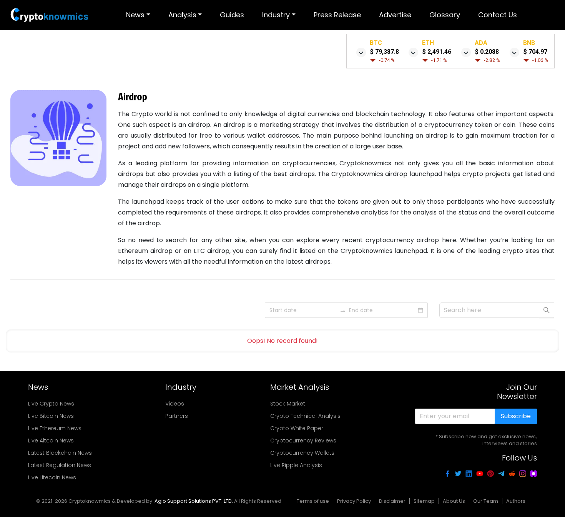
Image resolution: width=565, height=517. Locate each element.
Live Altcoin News (51, 440)
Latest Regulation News (59, 465)
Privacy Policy (354, 501)
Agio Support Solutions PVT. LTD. (194, 501)
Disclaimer (392, 501)
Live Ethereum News (54, 428)
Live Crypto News (51, 403)
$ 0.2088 (487, 51)
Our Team (485, 501)
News (135, 15)
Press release (337, 15)
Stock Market (287, 403)
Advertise (395, 15)
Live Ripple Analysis (296, 465)
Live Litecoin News (52, 477)
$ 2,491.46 (437, 51)
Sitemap (424, 501)
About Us (454, 501)
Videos (174, 403)
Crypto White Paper (296, 428)
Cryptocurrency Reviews (303, 440)
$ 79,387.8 (384, 51)
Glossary (444, 15)
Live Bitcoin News (51, 416)
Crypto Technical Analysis (305, 416)
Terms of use (313, 501)
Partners (176, 416)
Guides (232, 15)
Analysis (182, 15)
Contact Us (497, 15)
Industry (276, 15)
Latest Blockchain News (60, 453)
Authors (515, 501)
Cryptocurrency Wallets (302, 453)
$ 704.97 (535, 51)
